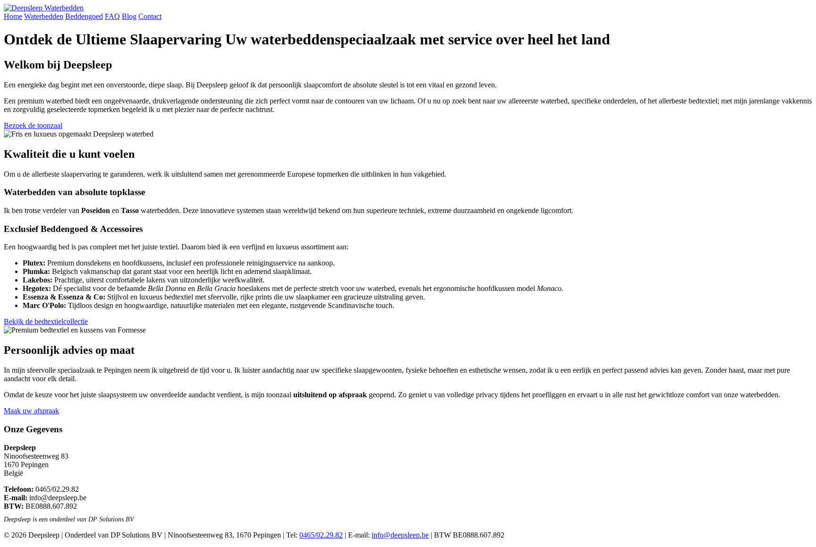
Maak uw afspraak (31, 411)
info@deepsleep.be (57, 498)
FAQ (112, 16)
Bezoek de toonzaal (33, 125)
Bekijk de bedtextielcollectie (46, 321)
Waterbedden (43, 16)
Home (13, 16)
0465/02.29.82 (57, 489)
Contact (150, 16)
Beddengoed (84, 16)
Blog (129, 16)
